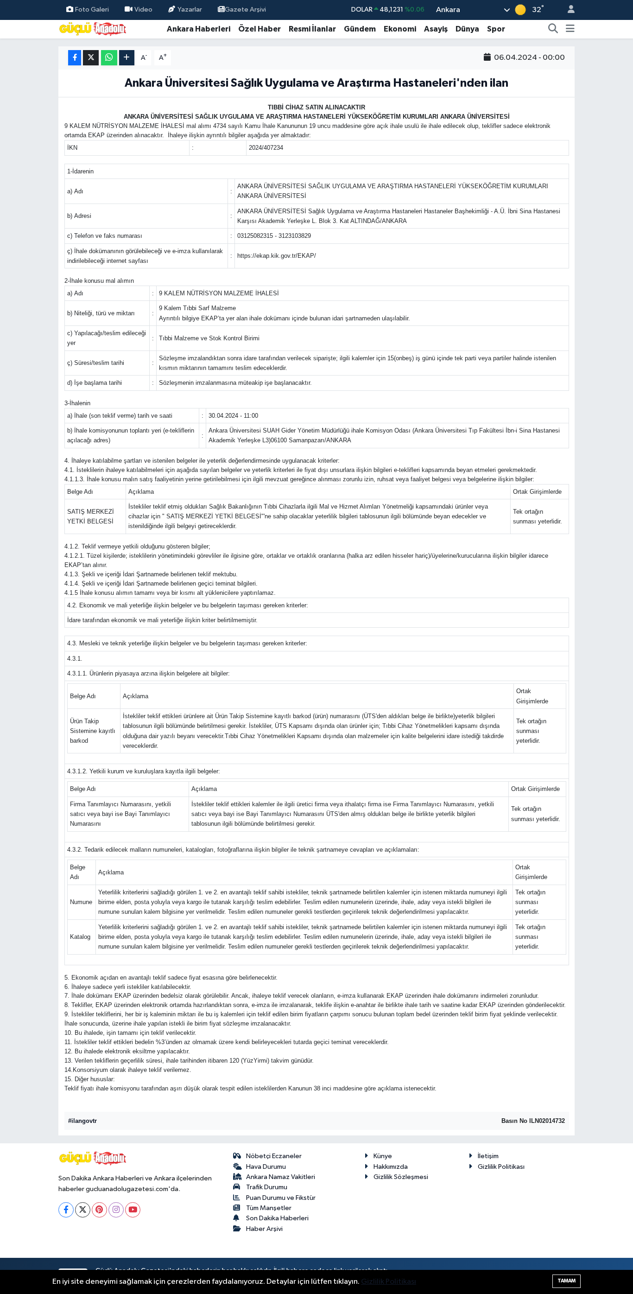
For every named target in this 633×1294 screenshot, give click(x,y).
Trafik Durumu (266, 1187)
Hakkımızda (390, 1166)
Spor (496, 29)
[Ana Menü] (570, 29)
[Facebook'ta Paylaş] (74, 57)
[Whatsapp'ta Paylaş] (109, 57)
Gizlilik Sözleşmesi (400, 1176)
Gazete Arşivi (245, 9)
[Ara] (553, 29)
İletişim (488, 1156)
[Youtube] (132, 1210)
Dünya (467, 29)
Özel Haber (259, 29)
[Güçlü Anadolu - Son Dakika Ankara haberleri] (93, 28)
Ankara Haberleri (198, 29)
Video (143, 9)
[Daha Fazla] (126, 57)
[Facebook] (66, 1210)
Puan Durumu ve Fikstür (281, 1197)
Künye (382, 1156)
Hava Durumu (266, 1166)
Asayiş (436, 29)
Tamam (566, 1280)
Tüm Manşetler (268, 1208)
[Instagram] (116, 1210)
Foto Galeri (92, 9)
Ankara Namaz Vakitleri (280, 1176)
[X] (82, 1210)
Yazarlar (189, 9)
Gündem (360, 29)
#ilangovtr (82, 1120)
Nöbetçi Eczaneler (274, 1156)
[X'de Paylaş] (91, 57)
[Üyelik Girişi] (567, 10)
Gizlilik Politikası (501, 1166)
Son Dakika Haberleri (277, 1218)
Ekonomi (400, 29)
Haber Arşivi (264, 1228)
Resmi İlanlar (312, 29)
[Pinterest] (99, 1210)
